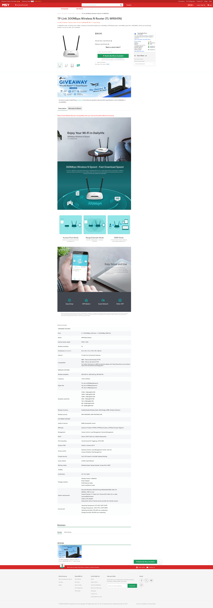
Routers (78, 13)
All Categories (79, 588)
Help (210, 1)
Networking (71, 13)
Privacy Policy (152, 604)
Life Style (79, 9)
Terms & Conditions (119, 58)
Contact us (152, 567)
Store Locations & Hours (65, 579)
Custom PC (200, 1)
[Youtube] (151, 582)
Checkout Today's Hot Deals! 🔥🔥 (10, 1)
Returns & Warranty (96, 588)
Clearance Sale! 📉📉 (28, 1)
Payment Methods (96, 585)
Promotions (181, 1)
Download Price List (96, 596)
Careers (128, 5)
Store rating (137, 41)
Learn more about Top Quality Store (142, 39)
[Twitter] (146, 582)
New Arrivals (78, 585)
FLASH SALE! (37, 1)
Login (198, 5)
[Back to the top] (160, 562)
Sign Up (203, 5)
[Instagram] (141, 586)
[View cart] (208, 5)
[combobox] (102, 4)
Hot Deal (77, 582)
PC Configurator (190, 1)
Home (59, 13)
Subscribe (132, 586)
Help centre (141, 567)
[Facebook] (141, 582)
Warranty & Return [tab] (74, 108)
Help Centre (94, 582)
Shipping (93, 591)
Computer (64, 9)
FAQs (92, 579)
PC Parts (64, 13)
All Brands (77, 591)
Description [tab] (62, 108)
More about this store (139, 51)
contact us (80, 100)
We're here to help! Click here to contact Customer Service (83, 567)
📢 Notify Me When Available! (113, 56)
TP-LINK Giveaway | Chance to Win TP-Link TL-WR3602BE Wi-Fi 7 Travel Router (78, 22)
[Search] (121, 5)
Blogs (206, 1)
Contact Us (94, 593)
